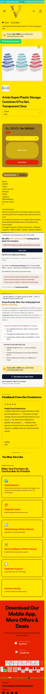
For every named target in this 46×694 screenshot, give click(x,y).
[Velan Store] (16, 11)
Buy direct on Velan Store (23, 377)
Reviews (22, 175)
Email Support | (9, 686)
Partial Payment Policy (21, 287)
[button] (4, 11)
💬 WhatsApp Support (10, 41)
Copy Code (22, 250)
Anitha (7, 442)
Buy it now (22, 162)
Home (6, 22)
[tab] (10, 175)
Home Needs (15, 22)
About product (10, 175)
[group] (5, 88)
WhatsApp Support (24, 686)
